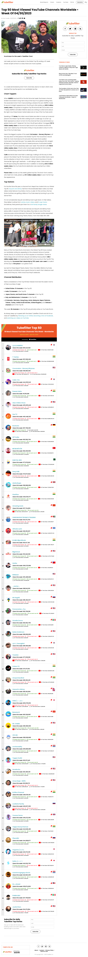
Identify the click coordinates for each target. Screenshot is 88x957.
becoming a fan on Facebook (43, 316)
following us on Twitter (25, 316)
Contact (41, 950)
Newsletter (80, 2)
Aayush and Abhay (15, 189)
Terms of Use (44, 951)
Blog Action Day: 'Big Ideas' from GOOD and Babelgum (68, 74)
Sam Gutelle (6, 18)
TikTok (72, 2)
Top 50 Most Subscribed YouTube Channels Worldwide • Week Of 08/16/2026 (68, 97)
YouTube (65, 2)
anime (23, 202)
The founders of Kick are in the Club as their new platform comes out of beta (69, 90)
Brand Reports (44, 2)
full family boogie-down (39, 204)
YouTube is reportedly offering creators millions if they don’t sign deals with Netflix (68, 67)
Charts (52, 2)
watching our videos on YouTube (18, 318)
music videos (30, 202)
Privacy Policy (49, 950)
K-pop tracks (42, 202)
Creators (58, 2)
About (36, 950)
